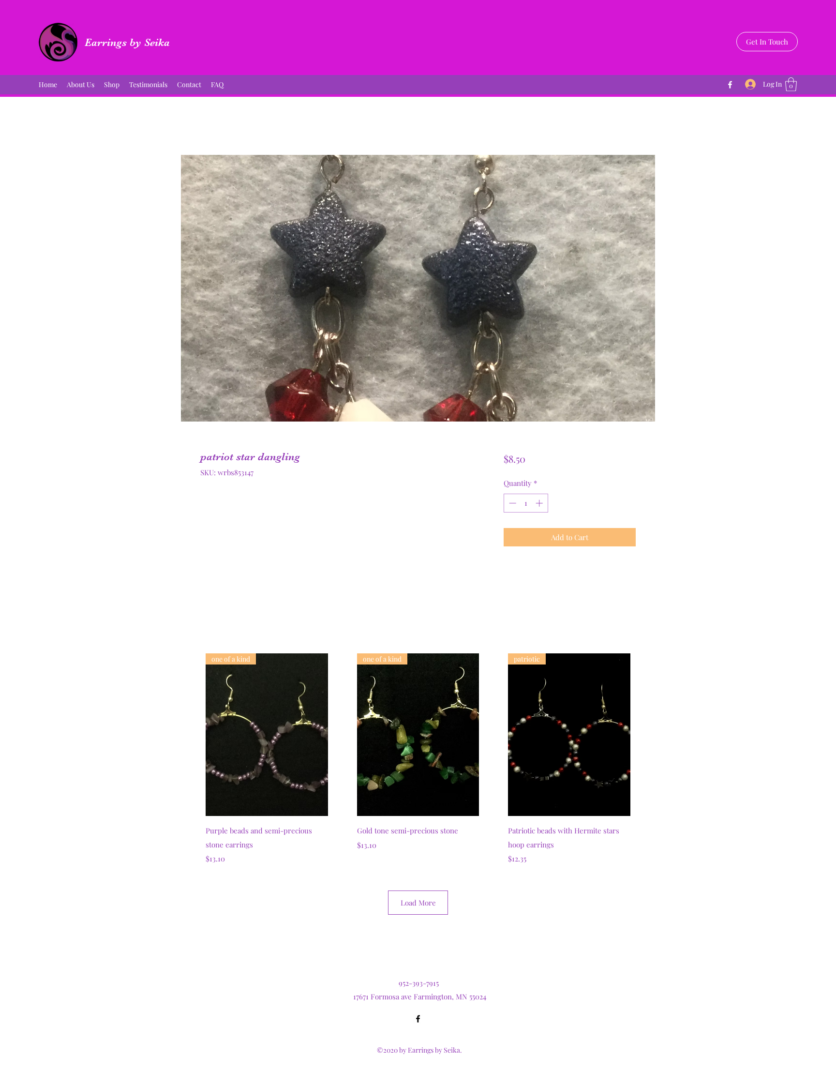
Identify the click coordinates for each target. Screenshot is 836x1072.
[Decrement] (511, 503)
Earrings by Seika (127, 42)
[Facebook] (730, 85)
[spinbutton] (526, 503)
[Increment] (540, 503)
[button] (791, 84)
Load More (418, 902)
